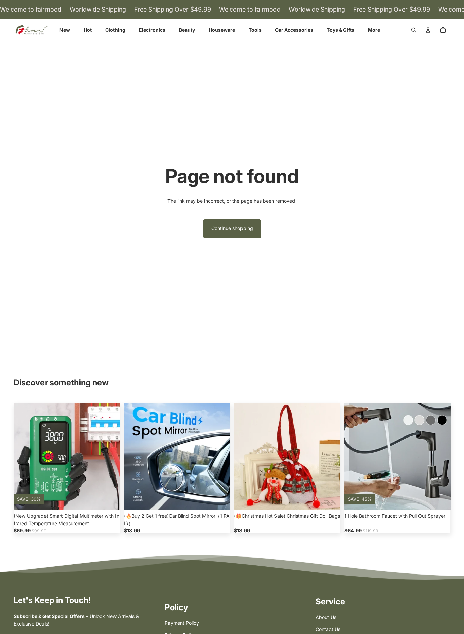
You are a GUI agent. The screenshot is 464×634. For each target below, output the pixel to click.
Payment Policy (182, 623)
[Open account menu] (428, 29)
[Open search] (413, 29)
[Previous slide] (24, 456)
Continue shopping (232, 228)
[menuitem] (374, 30)
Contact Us (328, 629)
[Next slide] (110, 456)
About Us (326, 617)
